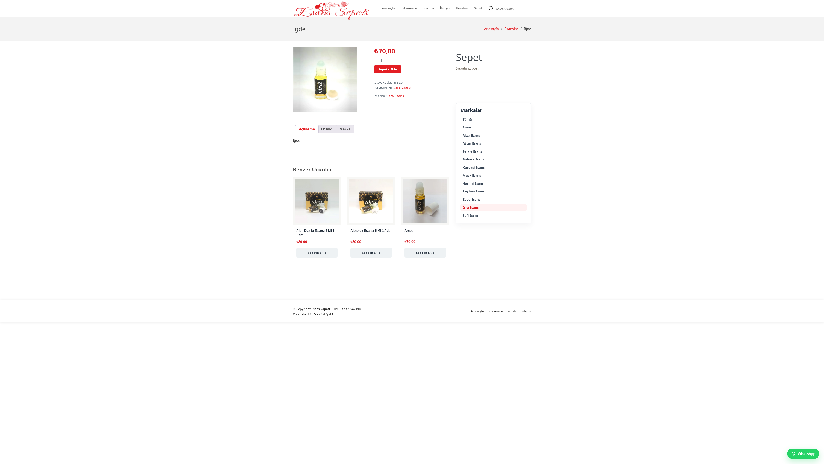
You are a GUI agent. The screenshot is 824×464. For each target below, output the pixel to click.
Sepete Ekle (387, 69)
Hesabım (462, 8)
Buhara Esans (473, 159)
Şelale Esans (472, 151)
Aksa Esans (471, 135)
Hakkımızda (408, 8)
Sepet (478, 8)
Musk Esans (472, 175)
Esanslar (428, 8)
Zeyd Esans (471, 199)
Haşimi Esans (473, 183)
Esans (467, 127)
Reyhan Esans (474, 191)
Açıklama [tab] (307, 129)
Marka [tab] (345, 129)
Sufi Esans (470, 215)
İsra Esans (402, 87)
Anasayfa (388, 8)
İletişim (445, 8)
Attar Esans (472, 143)
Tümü (467, 119)
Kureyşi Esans (474, 167)
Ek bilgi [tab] (327, 129)
